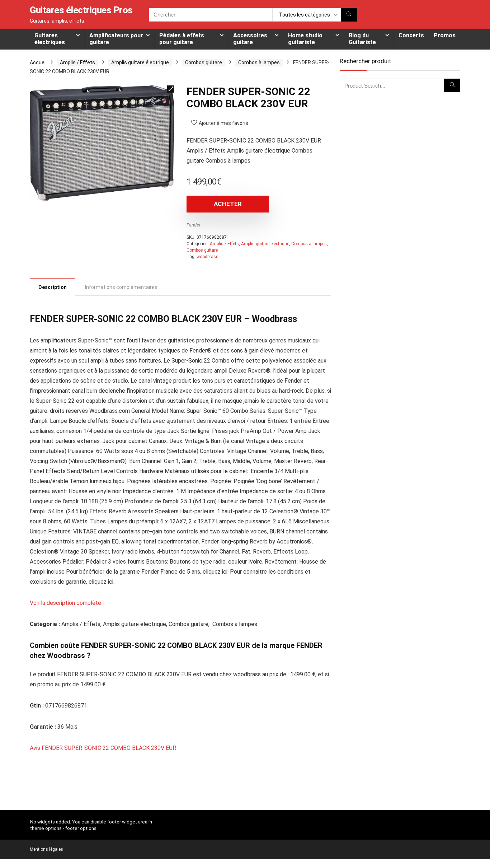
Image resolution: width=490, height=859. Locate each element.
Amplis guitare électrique (140, 62)
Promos (445, 35)
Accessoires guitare (250, 39)
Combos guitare (203, 62)
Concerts (411, 35)
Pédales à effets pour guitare (181, 39)
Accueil (38, 62)
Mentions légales (46, 849)
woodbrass (207, 256)
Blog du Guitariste (362, 39)
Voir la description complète (65, 602)
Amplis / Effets (77, 62)
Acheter (228, 203)
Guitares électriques (49, 39)
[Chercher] (349, 15)
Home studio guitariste (305, 39)
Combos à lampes (259, 62)
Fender (194, 225)
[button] (170, 89)
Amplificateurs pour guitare (116, 39)
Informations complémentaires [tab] (121, 287)
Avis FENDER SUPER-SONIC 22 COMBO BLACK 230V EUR (103, 747)
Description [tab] (52, 287)
